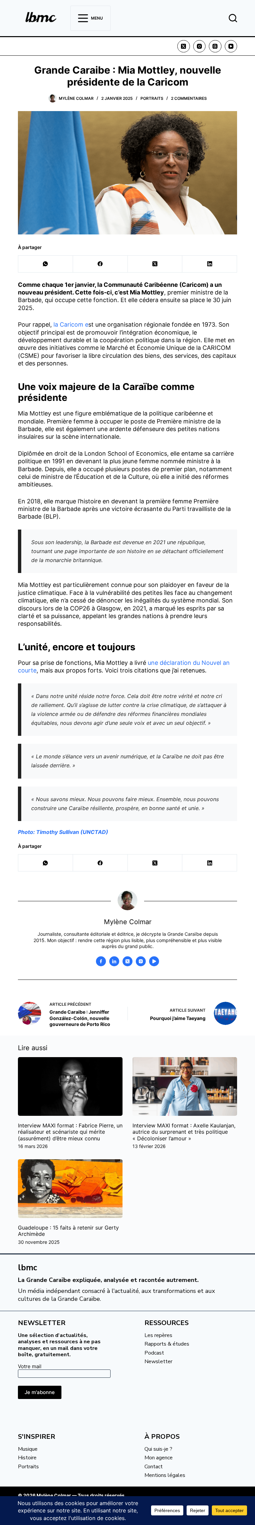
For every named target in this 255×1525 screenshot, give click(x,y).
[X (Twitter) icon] (127, 961)
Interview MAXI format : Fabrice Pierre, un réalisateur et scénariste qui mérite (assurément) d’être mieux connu (70, 1131)
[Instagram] (199, 46)
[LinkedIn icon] (114, 961)
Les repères (158, 1335)
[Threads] (215, 46)
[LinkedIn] (209, 264)
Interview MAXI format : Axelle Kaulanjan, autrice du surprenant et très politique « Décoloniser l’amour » (183, 1131)
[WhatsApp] (45, 264)
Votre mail (30, 1366)
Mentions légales (164, 1475)
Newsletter (158, 1361)
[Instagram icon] (141, 961)
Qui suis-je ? (158, 1449)
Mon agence (158, 1457)
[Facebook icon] (101, 961)
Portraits (151, 98)
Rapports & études (166, 1344)
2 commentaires (189, 98)
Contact (153, 1466)
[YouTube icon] (154, 961)
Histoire (27, 1457)
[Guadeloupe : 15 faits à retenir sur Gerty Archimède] (70, 1188)
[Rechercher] (233, 18)
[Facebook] (100, 264)
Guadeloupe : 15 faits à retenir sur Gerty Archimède (68, 1230)
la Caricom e (70, 324)
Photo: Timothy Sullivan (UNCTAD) (63, 832)
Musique (28, 1449)
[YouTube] (231, 46)
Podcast (154, 1353)
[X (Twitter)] (183, 46)
